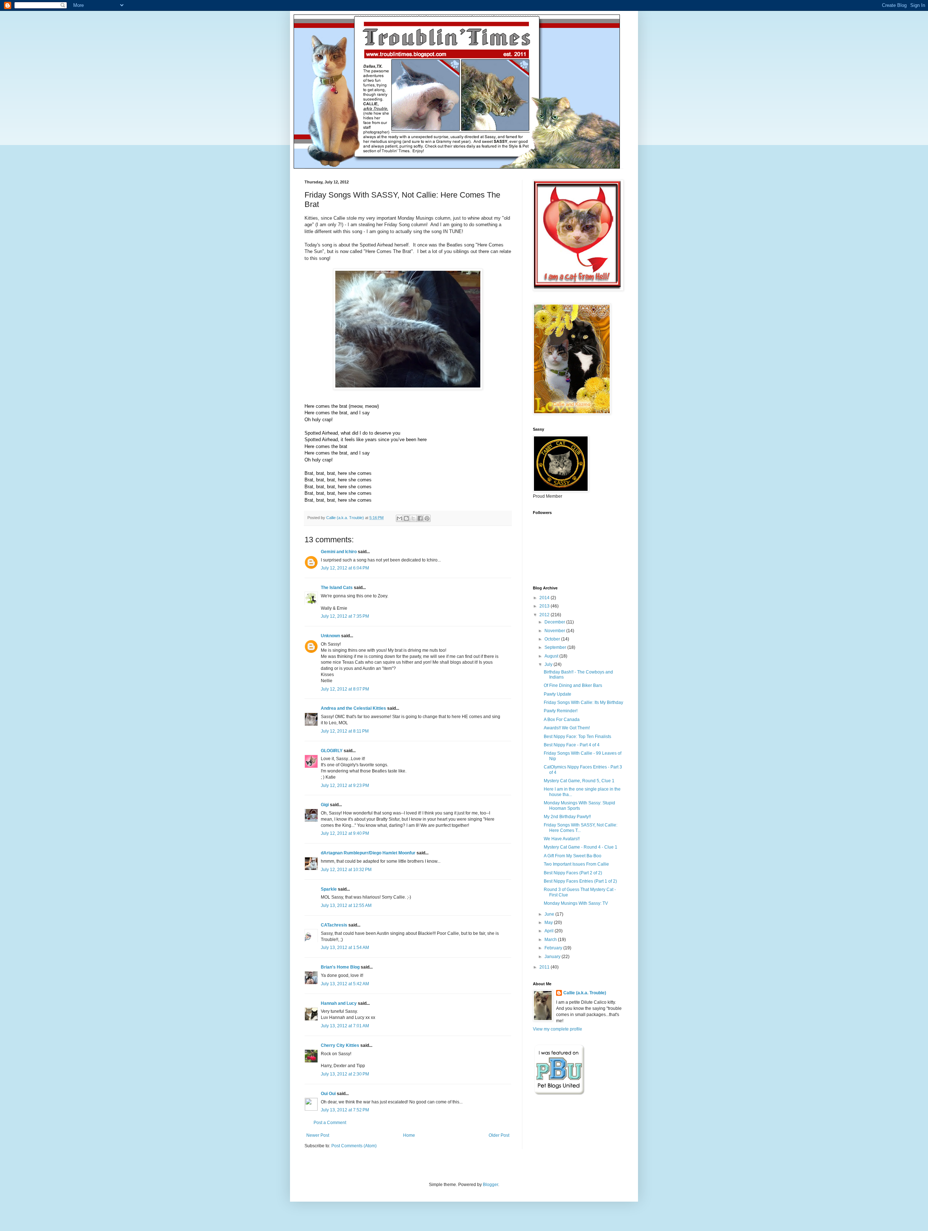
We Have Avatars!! (562, 838)
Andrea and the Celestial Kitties (353, 708)
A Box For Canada (562, 719)
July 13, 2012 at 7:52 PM (345, 1109)
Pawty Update (557, 694)
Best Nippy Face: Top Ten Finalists (577, 736)
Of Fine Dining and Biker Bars (573, 685)
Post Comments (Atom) (354, 1145)
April (549, 930)
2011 (545, 967)
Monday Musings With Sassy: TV (576, 903)
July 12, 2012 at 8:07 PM (345, 689)
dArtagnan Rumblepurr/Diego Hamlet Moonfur (368, 852)
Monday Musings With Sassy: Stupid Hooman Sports (579, 805)
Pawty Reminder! (560, 710)
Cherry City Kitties (340, 1045)
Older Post (499, 1135)
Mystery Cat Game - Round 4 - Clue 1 (580, 847)
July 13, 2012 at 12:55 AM (346, 905)
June (549, 914)
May (549, 922)
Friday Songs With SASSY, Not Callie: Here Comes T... (580, 827)
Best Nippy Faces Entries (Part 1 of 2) (580, 881)
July (549, 664)
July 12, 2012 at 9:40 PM (345, 833)
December (555, 622)
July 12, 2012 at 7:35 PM (345, 616)
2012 (545, 614)
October (552, 639)
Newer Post (317, 1135)
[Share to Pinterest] (427, 518)
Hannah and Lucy (339, 1003)
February (553, 947)
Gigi (325, 804)
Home (409, 1135)
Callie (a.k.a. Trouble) (584, 992)
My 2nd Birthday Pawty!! (567, 816)
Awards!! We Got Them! (567, 727)
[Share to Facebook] (420, 518)
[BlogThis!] (406, 518)
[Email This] (399, 518)
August (551, 656)
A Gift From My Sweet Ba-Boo (572, 855)
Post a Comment (330, 1122)
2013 (545, 606)
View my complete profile (557, 1029)
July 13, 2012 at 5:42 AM (345, 983)
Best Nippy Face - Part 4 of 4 (572, 744)
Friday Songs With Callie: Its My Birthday (583, 702)
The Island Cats (337, 587)
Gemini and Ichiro (339, 551)
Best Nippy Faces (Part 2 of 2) (573, 872)
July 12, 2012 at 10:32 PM (346, 869)
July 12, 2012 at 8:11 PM (345, 731)
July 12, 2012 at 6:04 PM (345, 568)
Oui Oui (328, 1093)
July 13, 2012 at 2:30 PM (345, 1074)
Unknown (330, 635)
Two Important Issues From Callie (576, 864)
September (555, 647)
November (555, 630)
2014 (545, 597)
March (551, 939)
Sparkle (329, 889)
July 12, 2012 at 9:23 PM (345, 785)
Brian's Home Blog (340, 967)
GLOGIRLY (332, 750)
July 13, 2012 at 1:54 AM (345, 947)
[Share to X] (413, 518)
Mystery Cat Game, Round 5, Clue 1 (579, 780)
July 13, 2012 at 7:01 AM (345, 1025)
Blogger (490, 1184)
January (553, 956)
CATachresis (334, 925)
